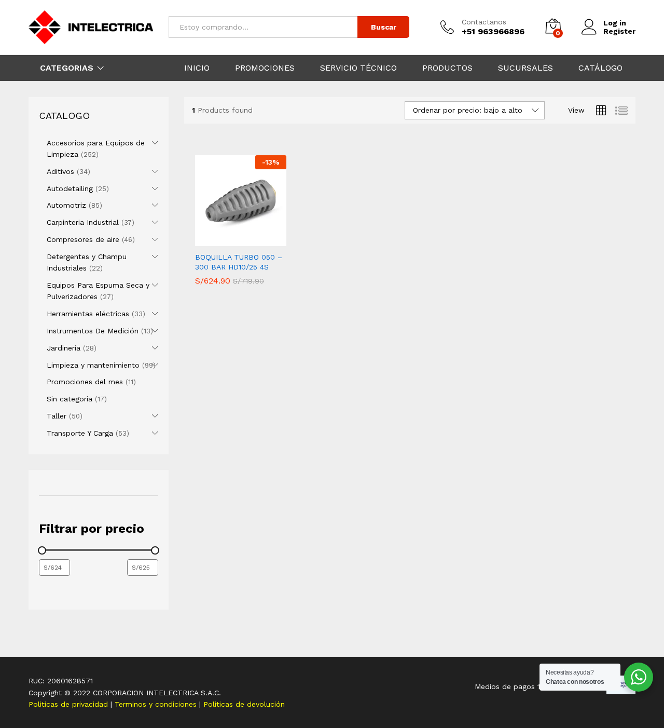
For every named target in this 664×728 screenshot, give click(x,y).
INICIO (197, 68)
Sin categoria (69, 399)
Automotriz (66, 205)
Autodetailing (70, 188)
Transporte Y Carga (80, 433)
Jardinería (63, 348)
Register (619, 31)
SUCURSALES (525, 68)
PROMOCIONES (265, 68)
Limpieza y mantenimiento (93, 365)
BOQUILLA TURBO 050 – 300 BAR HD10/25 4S (238, 262)
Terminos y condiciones (157, 704)
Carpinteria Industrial (83, 222)
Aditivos (60, 171)
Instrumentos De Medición (93, 331)
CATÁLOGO (600, 68)
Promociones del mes (85, 382)
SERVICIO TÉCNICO (358, 68)
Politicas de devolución (244, 704)
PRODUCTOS (447, 68)
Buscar (383, 27)
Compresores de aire (83, 239)
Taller (56, 416)
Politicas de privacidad (69, 704)
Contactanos (484, 22)
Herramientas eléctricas (88, 313)
